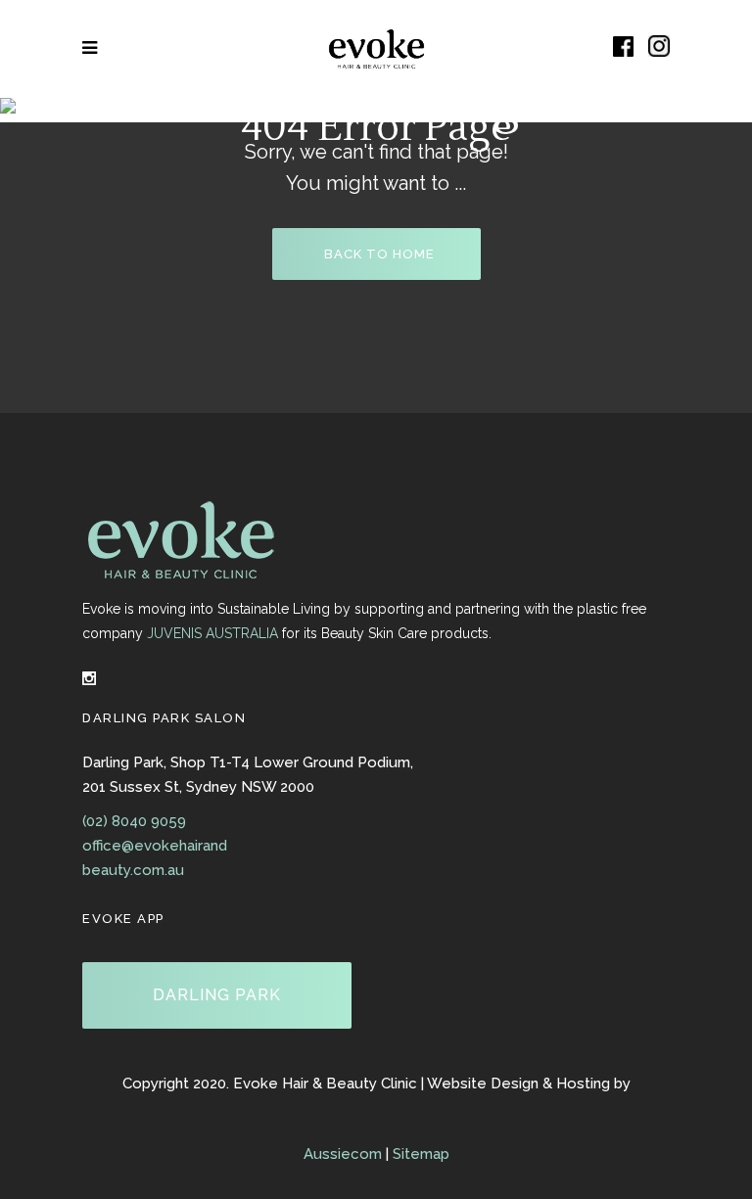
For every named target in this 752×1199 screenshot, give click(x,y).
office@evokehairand (154, 845)
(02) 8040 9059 (134, 821)
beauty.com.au (133, 870)
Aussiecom (343, 1154)
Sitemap (421, 1154)
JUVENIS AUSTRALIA (212, 633)
